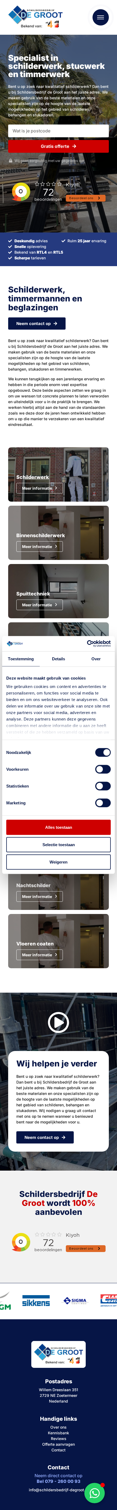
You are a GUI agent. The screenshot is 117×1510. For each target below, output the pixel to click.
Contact (58, 1450)
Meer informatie (37, 488)
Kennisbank (58, 1433)
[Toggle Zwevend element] (94, 1493)
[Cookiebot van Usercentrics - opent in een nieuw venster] (87, 643)
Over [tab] (96, 658)
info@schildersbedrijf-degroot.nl (58, 1489)
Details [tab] (58, 658)
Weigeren (58, 861)
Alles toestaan (58, 827)
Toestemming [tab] (21, 658)
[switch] (103, 769)
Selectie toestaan (58, 844)
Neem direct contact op (58, 1478)
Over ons (58, 1427)
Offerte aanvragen (58, 1444)
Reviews (58, 1438)
